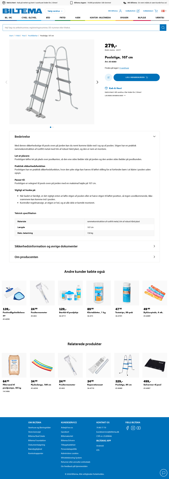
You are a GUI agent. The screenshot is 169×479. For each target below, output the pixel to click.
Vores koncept (34, 431)
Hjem (77, 17)
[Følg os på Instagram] (133, 428)
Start (11, 35)
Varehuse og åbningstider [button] (39, 427)
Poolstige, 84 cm (123, 384)
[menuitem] (8, 18)
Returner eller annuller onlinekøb (75, 462)
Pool (24, 35)
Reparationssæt (95, 384)
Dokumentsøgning (36, 444)
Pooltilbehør (33, 35)
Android (100, 445)
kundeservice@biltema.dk (107, 431)
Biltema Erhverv (68, 440)
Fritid (62, 17)
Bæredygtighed (35, 449)
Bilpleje (142, 17)
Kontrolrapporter (35, 453)
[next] (97, 82)
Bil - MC (8, 17)
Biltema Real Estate (36, 436)
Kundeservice (69, 422)
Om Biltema (34, 422)
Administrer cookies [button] (69, 453)
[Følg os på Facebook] (127, 428)
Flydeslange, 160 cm (41, 384)
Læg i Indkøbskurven (135, 77)
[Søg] (163, 27)
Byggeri (124, 17)
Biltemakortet (67, 436)
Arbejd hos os (67, 427)
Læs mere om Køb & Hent (114, 95)
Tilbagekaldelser (68, 444)
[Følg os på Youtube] (139, 429)
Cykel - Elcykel (29, 17)
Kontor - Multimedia (100, 17)
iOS (97, 450)
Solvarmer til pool (152, 384)
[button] (164, 11)
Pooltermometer (39, 312)
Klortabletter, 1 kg (96, 312)
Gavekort (65, 431)
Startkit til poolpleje (68, 312)
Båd (48, 17)
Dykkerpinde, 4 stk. (153, 312)
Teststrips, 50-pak (124, 312)
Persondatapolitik (69, 449)
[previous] (6, 82)
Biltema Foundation (37, 440)
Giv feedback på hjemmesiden (74, 466)
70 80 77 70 (101, 427)
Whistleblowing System (71, 457)
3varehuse (124, 68)
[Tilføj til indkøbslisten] (108, 77)
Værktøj (160, 17)
